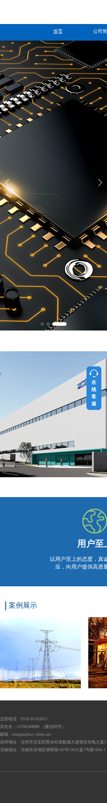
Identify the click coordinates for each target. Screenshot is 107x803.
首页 (58, 31)
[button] (47, 324)
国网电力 (40, 652)
